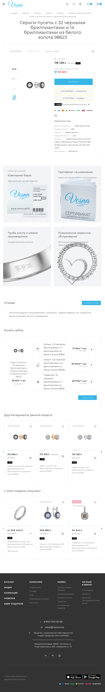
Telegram (53, 656)
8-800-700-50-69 (53, 622)
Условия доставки (65, 594)
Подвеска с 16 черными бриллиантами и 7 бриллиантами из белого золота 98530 (54, 382)
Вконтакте (46, 656)
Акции (8, 587)
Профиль (86, 594)
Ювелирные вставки (39, 599)
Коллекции (11, 593)
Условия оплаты (64, 598)
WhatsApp (59, 656)
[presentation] (3, 451)
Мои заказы (87, 590)
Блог (31, 595)
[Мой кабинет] (80, 4)
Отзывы (33, 591)
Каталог (9, 582)
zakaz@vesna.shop (54, 627)
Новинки (9, 598)
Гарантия (61, 601)
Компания (35, 582)
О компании (35, 587)
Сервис (61, 582)
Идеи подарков (13, 604)
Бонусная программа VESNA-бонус (91, 600)
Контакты (33, 603)
